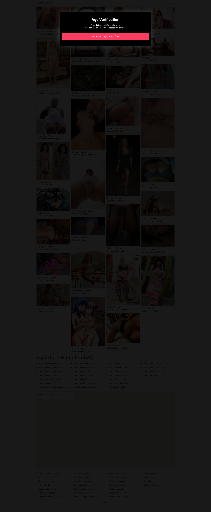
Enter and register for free (105, 36)
